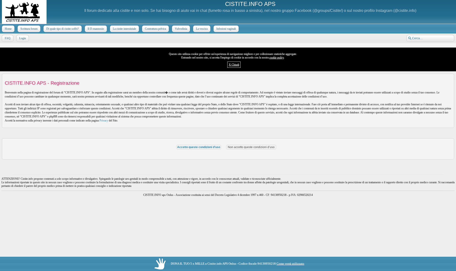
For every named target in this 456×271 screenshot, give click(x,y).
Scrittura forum (29, 28)
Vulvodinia (181, 28)
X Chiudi (234, 64)
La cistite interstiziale (124, 28)
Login (22, 38)
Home (8, 28)
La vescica (202, 28)
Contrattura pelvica (155, 28)
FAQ (7, 38)
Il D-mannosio (96, 28)
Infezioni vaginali (226, 28)
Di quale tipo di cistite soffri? (62, 28)
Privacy (104, 120)
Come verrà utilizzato (290, 263)
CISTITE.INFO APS (250, 4)
